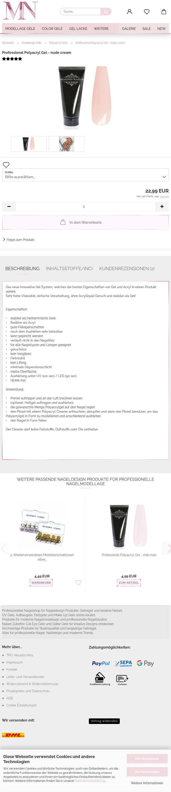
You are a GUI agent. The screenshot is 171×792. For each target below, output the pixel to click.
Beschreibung (22, 268)
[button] (129, 12)
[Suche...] (106, 11)
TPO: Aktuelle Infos (19, 655)
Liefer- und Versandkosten (25, 677)
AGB (9, 698)
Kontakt (11, 669)
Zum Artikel (129, 582)
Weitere (101, 29)
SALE (146, 29)
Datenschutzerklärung (90, 780)
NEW (161, 29)
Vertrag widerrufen (104, 721)
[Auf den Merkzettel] (78, 583)
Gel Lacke (78, 29)
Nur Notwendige (147, 772)
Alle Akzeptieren (147, 758)
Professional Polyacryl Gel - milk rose (129, 555)
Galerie (129, 29)
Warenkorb (41, 582)
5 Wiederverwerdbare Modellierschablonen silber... (42, 557)
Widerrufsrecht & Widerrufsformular (32, 684)
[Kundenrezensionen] (12, 60)
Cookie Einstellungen (21, 705)
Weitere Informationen (147, 783)
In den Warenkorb (85, 222)
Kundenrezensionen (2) (127, 268)
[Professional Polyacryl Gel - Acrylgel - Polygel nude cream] (85, 96)
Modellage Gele (20, 29)
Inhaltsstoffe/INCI (69, 268)
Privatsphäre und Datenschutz (28, 691)
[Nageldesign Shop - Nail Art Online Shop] (22, 11)
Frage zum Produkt (20, 239)
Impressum (14, 662)
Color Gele (52, 29)
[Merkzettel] (146, 12)
